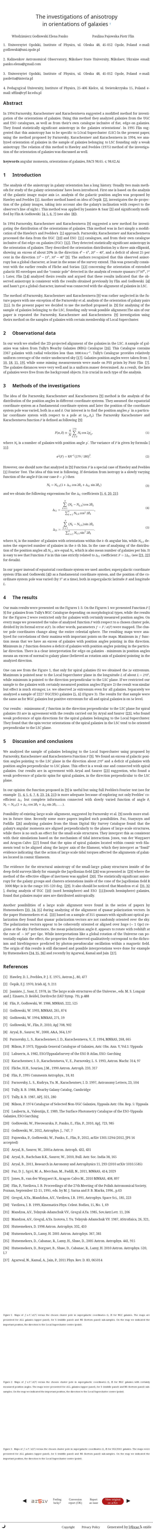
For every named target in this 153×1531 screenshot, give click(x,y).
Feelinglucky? (57, 1501)
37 (113, 953)
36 (42, 953)
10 (59, 238)
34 (33, 910)
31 (143, 886)
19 (22, 362)
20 (109, 493)
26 (19, 823)
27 (36, 842)
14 (26, 276)
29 (130, 871)
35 (39, 910)
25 (52, 794)
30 (92, 876)
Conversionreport (75, 1501)
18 (10, 362)
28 (96, 871)
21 (115, 493)
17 (79, 358)
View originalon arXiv (113, 1501)
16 (107, 348)
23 (128, 713)
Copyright (68, 1527)
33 (28, 910)
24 (47, 794)
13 (84, 267)
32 (148, 886)
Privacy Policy (91, 1527)
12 (67, 243)
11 (81, 238)
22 (147, 555)
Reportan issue (93, 1501)
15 (7, 305)
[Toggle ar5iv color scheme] (3, 1526)
